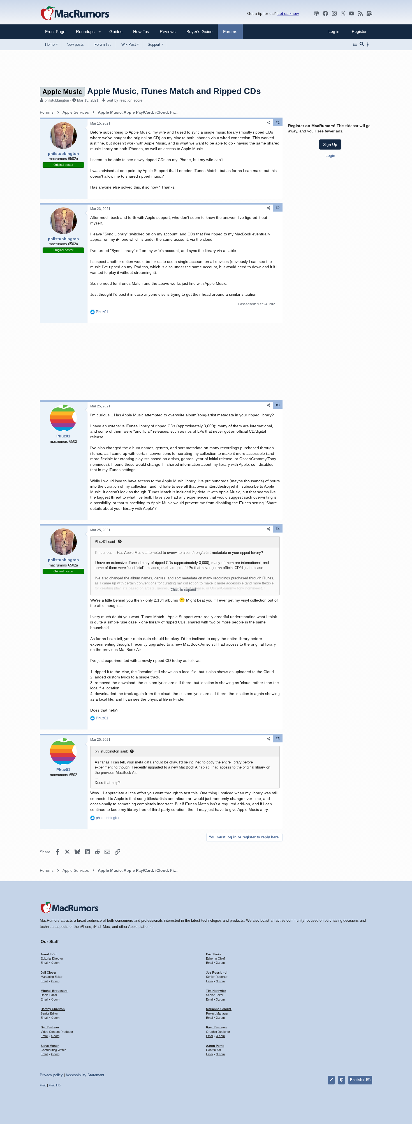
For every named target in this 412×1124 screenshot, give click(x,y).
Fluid (43, 1085)
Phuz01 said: (105, 542)
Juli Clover (48, 972)
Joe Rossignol (216, 972)
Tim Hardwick (216, 990)
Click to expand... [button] (185, 590)
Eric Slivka (213, 954)
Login (330, 155)
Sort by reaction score (124, 100)
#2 (278, 208)
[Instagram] (334, 13)
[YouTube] (351, 13)
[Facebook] (325, 13)
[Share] (268, 122)
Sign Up (330, 144)
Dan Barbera (50, 1027)
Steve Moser (50, 1045)
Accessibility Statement (85, 1075)
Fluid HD (55, 1085)
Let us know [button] (288, 13)
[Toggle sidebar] (368, 44)
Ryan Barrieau (216, 1027)
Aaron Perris (215, 1045)
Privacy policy (51, 1075)
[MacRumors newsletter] (369, 13)
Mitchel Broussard (54, 990)
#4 (278, 529)
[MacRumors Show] (316, 13)
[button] (83, 31)
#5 (278, 739)
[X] (343, 13)
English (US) (360, 1080)
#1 (278, 123)
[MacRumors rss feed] (360, 13)
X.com (55, 962)
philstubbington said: (111, 751)
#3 (278, 405)
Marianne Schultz (219, 1009)
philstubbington (57, 100)
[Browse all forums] (355, 44)
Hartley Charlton (53, 1009)
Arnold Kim (49, 954)
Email (44, 962)
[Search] (361, 44)
